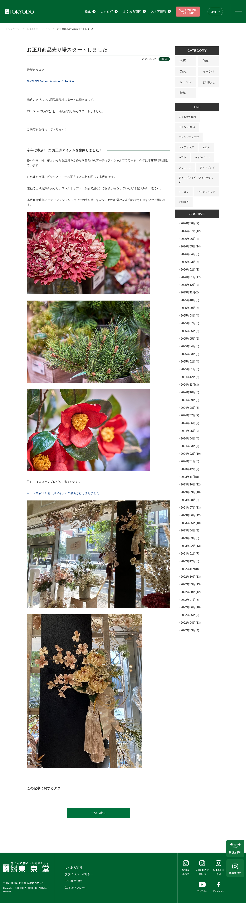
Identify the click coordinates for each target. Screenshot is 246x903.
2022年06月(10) (191, 607)
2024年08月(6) (190, 407)
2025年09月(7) (190, 307)
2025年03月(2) (190, 354)
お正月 (206, 147)
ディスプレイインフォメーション (196, 179)
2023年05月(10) (191, 523)
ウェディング (186, 147)
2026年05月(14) (191, 246)
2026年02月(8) (190, 269)
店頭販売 (184, 201)
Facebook (218, 891)
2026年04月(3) (190, 254)
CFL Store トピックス (38, 29)
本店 (183, 60)
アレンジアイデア (189, 137)
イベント (209, 71)
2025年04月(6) (190, 346)
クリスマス (185, 167)
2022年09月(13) (191, 584)
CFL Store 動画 (187, 116)
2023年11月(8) (190, 476)
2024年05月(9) (190, 430)
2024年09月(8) (190, 400)
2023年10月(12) (191, 484)
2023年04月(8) (190, 530)
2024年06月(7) (190, 423)
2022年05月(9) (190, 614)
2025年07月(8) (190, 323)
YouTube (202, 891)
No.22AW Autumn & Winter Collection (50, 81)
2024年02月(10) (191, 453)
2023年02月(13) (191, 545)
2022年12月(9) (190, 561)
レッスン (186, 82)
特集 (183, 92)
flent (206, 60)
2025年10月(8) (190, 300)
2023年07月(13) (191, 507)
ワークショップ (206, 191)
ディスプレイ (207, 167)
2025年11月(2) (190, 292)
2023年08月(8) (190, 499)
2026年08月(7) (190, 223)
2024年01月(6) (190, 461)
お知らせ (209, 82)
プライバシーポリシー (79, 874)
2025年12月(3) (190, 284)
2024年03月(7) (190, 446)
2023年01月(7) (190, 553)
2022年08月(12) (191, 592)
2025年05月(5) (190, 338)
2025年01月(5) (190, 369)
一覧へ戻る (98, 812)
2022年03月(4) (190, 630)
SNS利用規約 (73, 881)
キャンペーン (202, 157)
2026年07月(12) (191, 231)
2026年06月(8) (190, 238)
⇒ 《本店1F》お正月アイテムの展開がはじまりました (63, 493)
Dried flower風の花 (202, 872)
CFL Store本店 (218, 872)
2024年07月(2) (190, 415)
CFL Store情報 (187, 127)
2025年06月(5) (190, 330)
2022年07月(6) (190, 599)
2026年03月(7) (190, 261)
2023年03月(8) (190, 538)
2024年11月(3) (190, 384)
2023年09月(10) (191, 492)
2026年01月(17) (191, 277)
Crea (183, 71)
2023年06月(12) (191, 515)
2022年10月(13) (191, 576)
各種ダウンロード (76, 887)
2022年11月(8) (190, 569)
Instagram (235, 872)
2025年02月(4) (190, 361)
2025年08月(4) (190, 315)
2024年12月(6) (190, 376)
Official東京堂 (185, 872)
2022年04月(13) (191, 622)
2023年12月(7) (190, 469)
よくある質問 (73, 867)
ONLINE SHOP (191, 11)
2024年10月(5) (190, 392)
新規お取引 (235, 852)
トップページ (13, 29)
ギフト (182, 157)
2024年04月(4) (190, 438)
